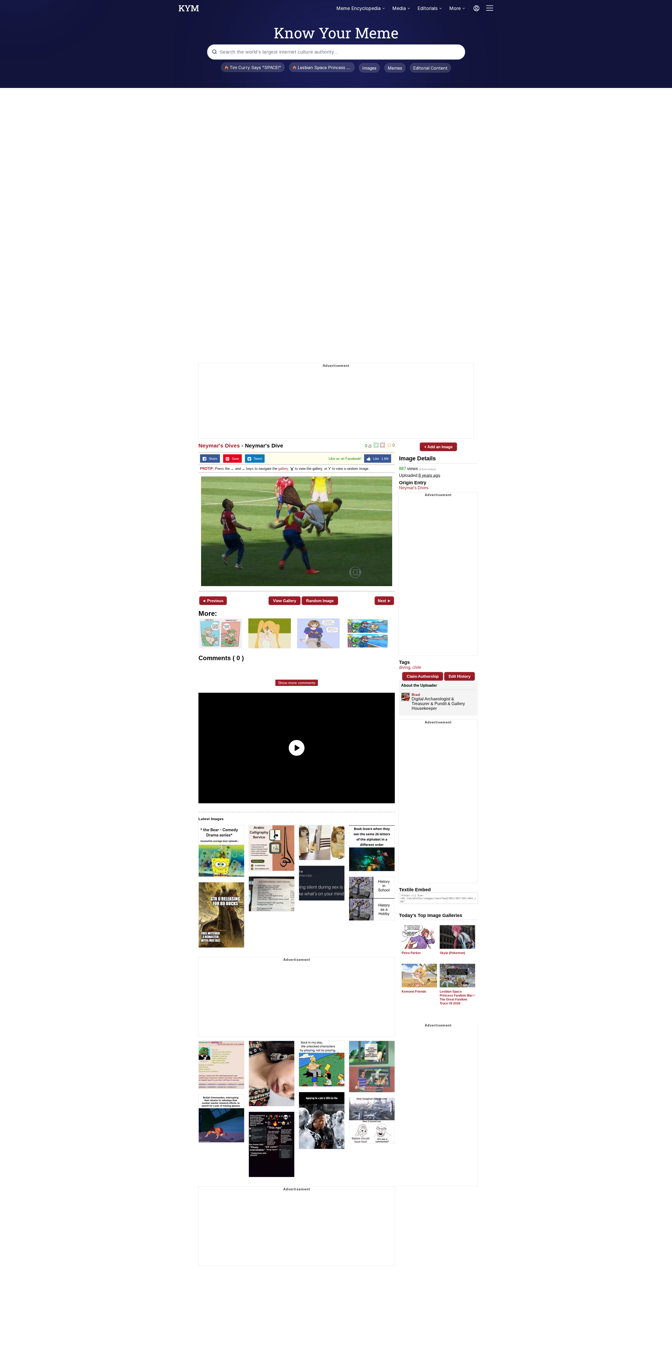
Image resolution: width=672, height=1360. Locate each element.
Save (234, 459)
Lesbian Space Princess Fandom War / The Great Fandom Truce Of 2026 (457, 997)
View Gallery (284, 600)
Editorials (427, 8)
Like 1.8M (379, 459)
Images (369, 68)
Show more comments (296, 683)
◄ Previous (212, 600)
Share (211, 459)
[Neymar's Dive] (296, 531)
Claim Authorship (423, 676)
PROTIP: (207, 469)
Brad (416, 694)
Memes (395, 68)
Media (399, 8)
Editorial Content (430, 68)
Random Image (320, 600)
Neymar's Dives (219, 445)
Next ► (384, 600)
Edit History (459, 676)
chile (416, 667)
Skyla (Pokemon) (452, 953)
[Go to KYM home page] (188, 9)
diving (404, 667)
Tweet (256, 459)
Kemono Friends (414, 991)
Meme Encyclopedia (358, 8)
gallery (283, 469)
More (455, 8)
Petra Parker (411, 953)
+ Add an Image (438, 447)
